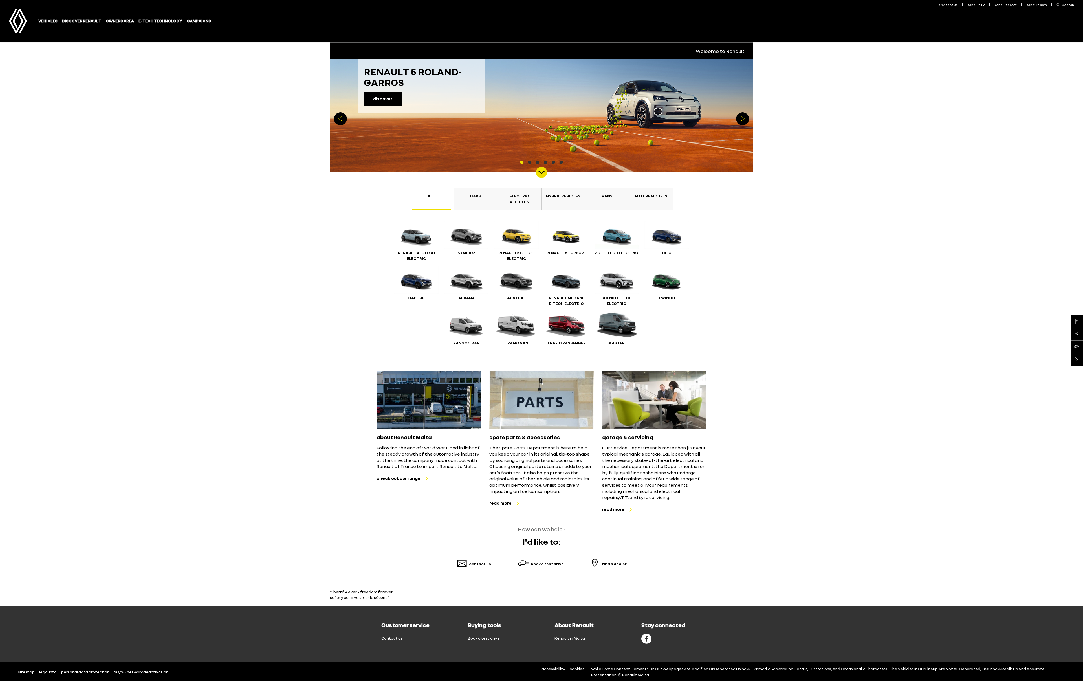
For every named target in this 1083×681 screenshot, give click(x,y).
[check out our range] (429, 400)
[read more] (541, 400)
